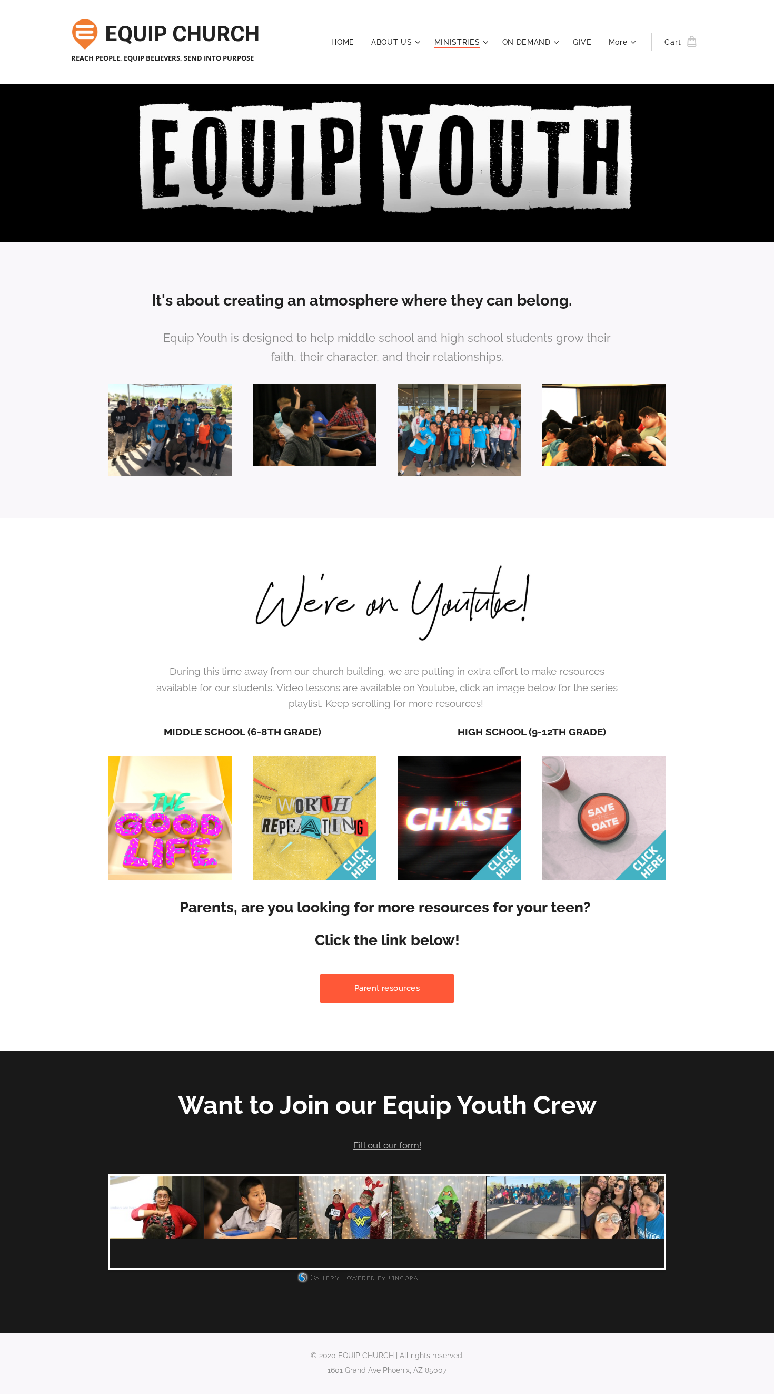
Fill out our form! (387, 1145)
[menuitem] (346, 42)
